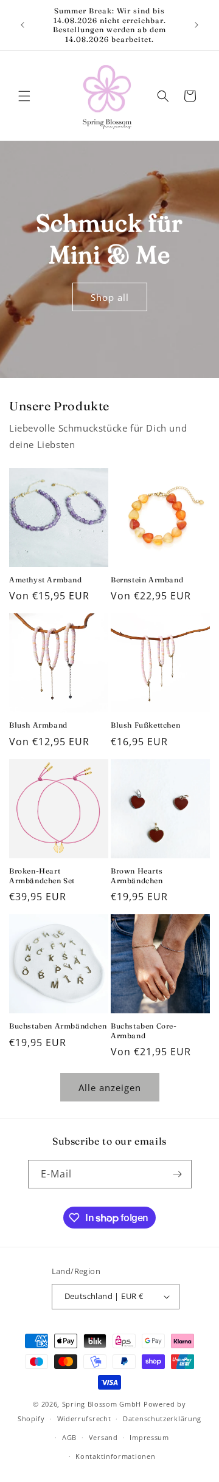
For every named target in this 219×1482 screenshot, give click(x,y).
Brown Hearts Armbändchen (137, 875)
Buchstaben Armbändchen (57, 1025)
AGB (69, 1437)
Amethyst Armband (45, 579)
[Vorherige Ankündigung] (22, 25)
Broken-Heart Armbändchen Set (42, 875)
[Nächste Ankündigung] (196, 25)
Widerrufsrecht (84, 1418)
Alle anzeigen (109, 1087)
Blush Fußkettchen (145, 724)
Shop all (110, 297)
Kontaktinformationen (115, 1456)
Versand (103, 1437)
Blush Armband (38, 724)
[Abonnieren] (177, 1174)
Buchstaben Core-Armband (144, 1030)
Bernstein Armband (147, 579)
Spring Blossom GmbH (101, 1403)
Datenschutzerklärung (162, 1418)
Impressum (149, 1437)
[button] (24, 96)
